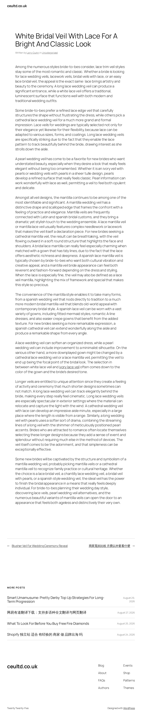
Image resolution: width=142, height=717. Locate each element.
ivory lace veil (69, 367)
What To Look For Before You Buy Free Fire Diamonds (48, 623)
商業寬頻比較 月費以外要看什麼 (109, 546)
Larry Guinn (33, 52)
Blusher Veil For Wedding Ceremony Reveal (40, 546)
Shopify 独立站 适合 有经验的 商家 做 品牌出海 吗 (45, 634)
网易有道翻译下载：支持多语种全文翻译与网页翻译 (46, 612)
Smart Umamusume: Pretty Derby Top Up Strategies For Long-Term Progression (55, 600)
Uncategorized (50, 52)
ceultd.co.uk (17, 5)
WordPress (129, 708)
